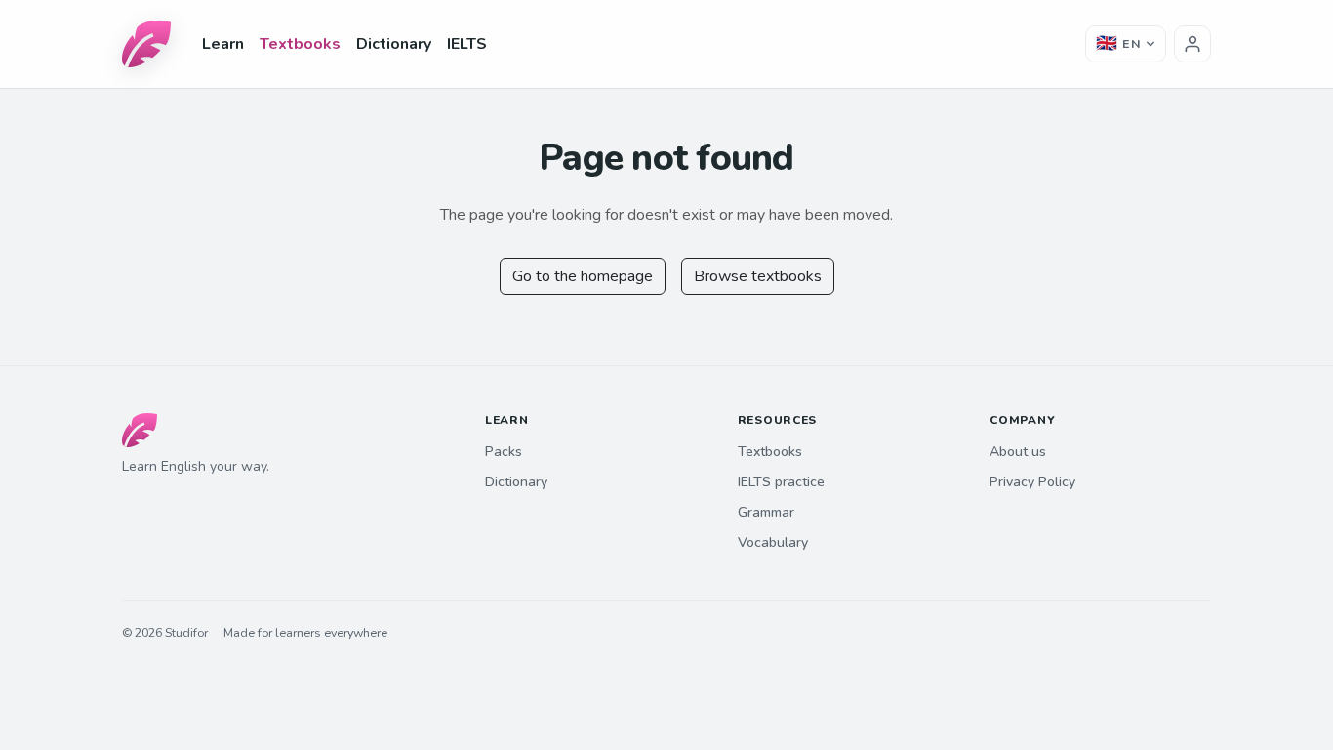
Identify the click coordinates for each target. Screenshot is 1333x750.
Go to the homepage (582, 276)
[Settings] (1192, 43)
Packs (503, 451)
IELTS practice (781, 482)
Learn (223, 44)
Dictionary (393, 44)
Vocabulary (773, 542)
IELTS (467, 44)
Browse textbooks (758, 276)
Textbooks (300, 44)
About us (1018, 451)
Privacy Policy (1032, 482)
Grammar (766, 512)
